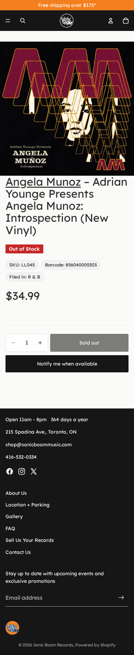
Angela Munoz (43, 181)
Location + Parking (27, 505)
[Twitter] (34, 471)
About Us (16, 493)
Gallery (14, 516)
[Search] (22, 20)
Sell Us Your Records (29, 540)
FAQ (10, 528)
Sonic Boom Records (53, 644)
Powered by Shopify (95, 644)
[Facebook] (9, 471)
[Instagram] (22, 471)
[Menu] (8, 21)
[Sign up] (121, 597)
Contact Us (18, 552)
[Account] (110, 20)
